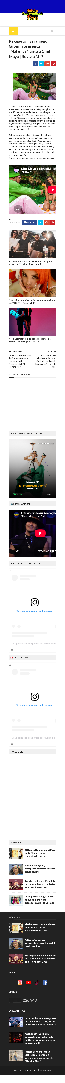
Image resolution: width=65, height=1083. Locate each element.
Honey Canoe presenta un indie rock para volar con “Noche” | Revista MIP (30, 262)
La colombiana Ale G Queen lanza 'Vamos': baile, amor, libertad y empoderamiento (40, 1021)
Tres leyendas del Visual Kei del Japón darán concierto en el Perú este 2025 (40, 884)
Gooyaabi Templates (32, 1079)
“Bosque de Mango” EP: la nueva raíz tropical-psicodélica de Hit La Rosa (39, 899)
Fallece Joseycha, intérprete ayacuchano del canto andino (40, 868)
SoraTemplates (30, 1070)
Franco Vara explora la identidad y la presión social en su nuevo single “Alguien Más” (39, 1056)
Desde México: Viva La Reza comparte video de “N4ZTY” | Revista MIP (32, 301)
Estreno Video (15, 222)
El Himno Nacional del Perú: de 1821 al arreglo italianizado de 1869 (40, 853)
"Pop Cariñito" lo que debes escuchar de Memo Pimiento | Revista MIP (30, 340)
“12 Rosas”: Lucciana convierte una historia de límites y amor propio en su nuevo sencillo (40, 1038)
